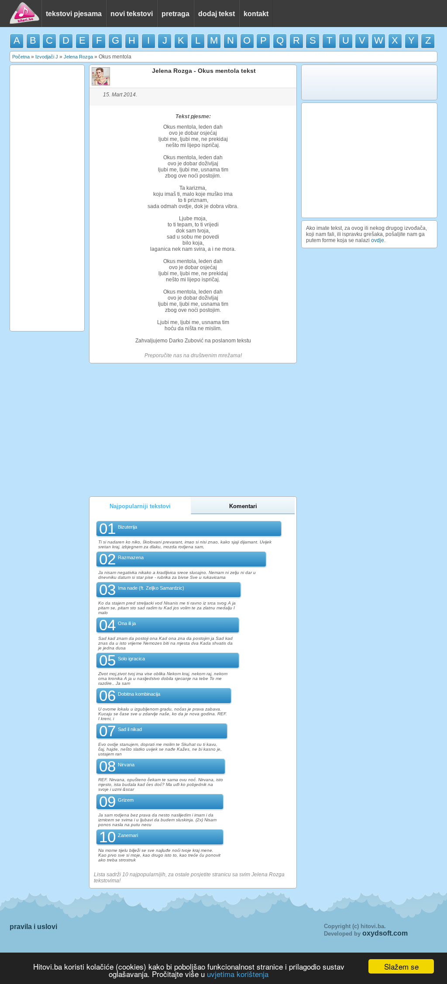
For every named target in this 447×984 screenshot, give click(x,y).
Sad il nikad (130, 729)
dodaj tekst (216, 13)
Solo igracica (131, 658)
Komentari (243, 506)
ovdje (377, 240)
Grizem (126, 800)
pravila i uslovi (33, 926)
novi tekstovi (131, 13)
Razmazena (131, 557)
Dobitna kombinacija (139, 694)
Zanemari (128, 835)
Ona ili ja (127, 623)
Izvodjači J (46, 56)
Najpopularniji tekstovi (140, 506)
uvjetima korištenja (237, 973)
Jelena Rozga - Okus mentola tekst (204, 70)
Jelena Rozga (78, 56)
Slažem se (401, 966)
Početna (21, 56)
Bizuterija (127, 527)
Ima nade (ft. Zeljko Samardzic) (151, 588)
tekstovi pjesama (74, 13)
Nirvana (126, 764)
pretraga (175, 13)
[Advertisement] (47, 198)
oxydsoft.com (385, 933)
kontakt (256, 13)
